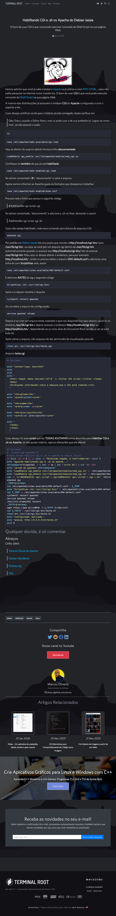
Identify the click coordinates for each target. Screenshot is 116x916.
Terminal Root (14, 3)
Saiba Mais (58, 786)
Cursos (43, 3)
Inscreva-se (58, 655)
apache (29, 618)
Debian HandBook (19, 558)
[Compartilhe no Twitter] (50, 637)
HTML (92, 89)
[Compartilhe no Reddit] (56, 637)
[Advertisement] (58, 44)
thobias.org (15, 565)
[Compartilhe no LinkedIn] (66, 637)
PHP (85, 89)
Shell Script (26, 97)
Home (27, 3)
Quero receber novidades (92, 837)
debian (9, 618)
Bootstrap (80, 907)
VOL (11, 573)
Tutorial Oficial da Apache (23, 550)
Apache (57, 89)
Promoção (35, 3)
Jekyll (74, 907)
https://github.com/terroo (59, 692)
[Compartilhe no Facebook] (61, 637)
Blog (49, 3)
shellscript (19, 618)
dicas (38, 618)
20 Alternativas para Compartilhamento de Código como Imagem (58, 747)
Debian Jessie (29, 242)
